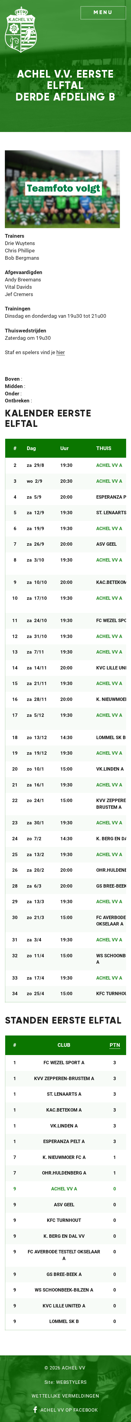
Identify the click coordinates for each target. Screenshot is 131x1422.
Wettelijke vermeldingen (65, 1396)
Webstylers (71, 1382)
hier (60, 352)
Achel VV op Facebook (69, 1410)
